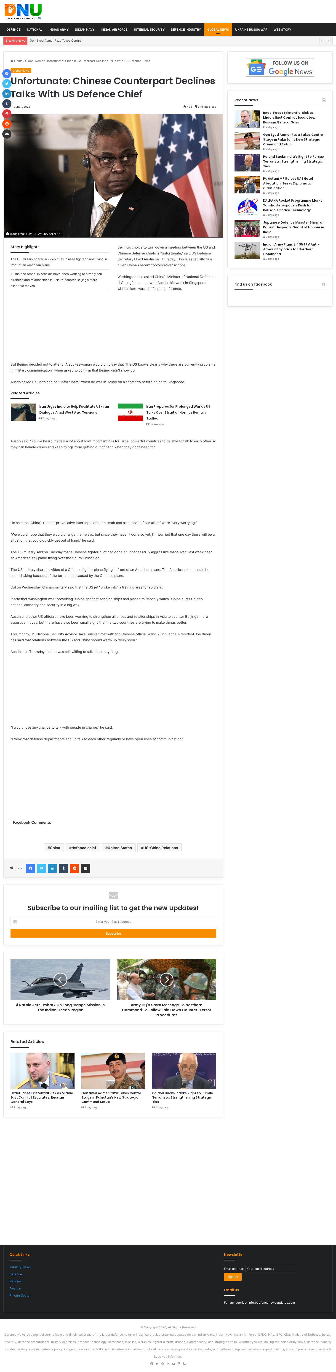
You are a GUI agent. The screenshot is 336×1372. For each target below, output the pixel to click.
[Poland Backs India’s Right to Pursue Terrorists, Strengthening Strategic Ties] (184, 1071)
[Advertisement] (113, 329)
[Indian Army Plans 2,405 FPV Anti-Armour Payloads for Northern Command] (247, 250)
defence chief (84, 847)
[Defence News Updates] (23, 11)
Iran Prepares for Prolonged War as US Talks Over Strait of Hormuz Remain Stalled (178, 412)
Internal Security (149, 29)
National (34, 29)
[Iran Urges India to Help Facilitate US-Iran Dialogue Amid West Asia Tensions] (23, 412)
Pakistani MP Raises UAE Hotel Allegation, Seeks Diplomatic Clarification (288, 183)
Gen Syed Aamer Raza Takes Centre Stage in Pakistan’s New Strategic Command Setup (92, 40)
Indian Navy (84, 29)
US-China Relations (160, 847)
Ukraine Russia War (251, 29)
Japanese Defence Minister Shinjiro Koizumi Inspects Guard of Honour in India (293, 227)
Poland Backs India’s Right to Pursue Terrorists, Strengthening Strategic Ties (182, 1097)
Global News (218, 29)
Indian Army (59, 29)
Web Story (282, 29)
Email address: (234, 1268)
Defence (14, 29)
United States (120, 847)
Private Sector (20, 1295)
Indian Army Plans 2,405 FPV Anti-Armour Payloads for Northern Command (291, 249)
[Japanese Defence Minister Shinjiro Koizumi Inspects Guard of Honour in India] (247, 228)
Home (18, 61)
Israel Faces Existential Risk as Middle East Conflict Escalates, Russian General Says (42, 1097)
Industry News (20, 1267)
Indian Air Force (114, 29)
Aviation (15, 1288)
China (55, 847)
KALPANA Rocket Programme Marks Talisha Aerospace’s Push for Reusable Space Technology (292, 205)
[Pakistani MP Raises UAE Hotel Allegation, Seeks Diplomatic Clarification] (247, 184)
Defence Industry (186, 29)
